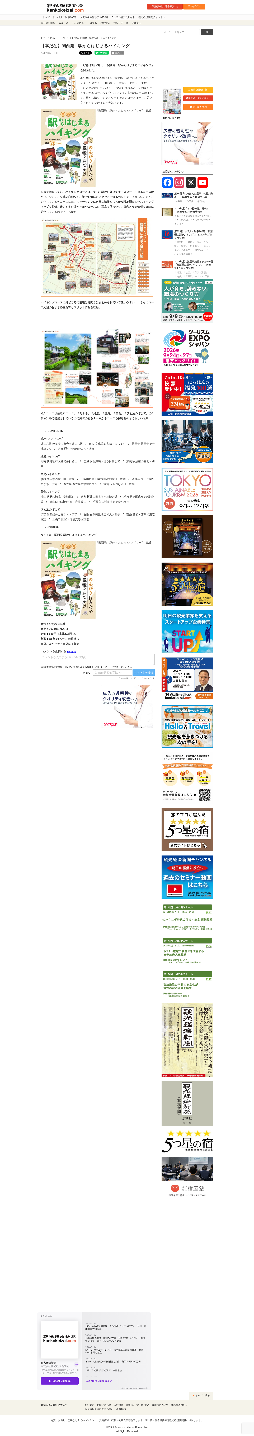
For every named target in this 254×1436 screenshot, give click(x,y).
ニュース (63, 23)
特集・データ (121, 23)
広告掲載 (118, 1405)
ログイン (195, 6)
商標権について (179, 1405)
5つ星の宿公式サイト (123, 17)
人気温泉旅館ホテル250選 (94, 17)
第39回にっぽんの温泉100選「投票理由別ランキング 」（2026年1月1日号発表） (193, 234)
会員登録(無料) (199, 89)
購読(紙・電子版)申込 (166, 6)
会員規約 (121, 1409)
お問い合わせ (104, 1405)
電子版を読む (48, 23)
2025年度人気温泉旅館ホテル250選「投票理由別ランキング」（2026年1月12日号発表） (193, 264)
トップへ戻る (202, 1395)
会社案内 (136, 23)
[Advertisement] (68, 706)
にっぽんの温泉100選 (65, 17)
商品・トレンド (58, 37)
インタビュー (79, 23)
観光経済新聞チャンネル (151, 17)
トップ (46, 17)
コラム (93, 23)
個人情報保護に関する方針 (99, 1409)
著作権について (160, 1405)
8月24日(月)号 (172, 118)
